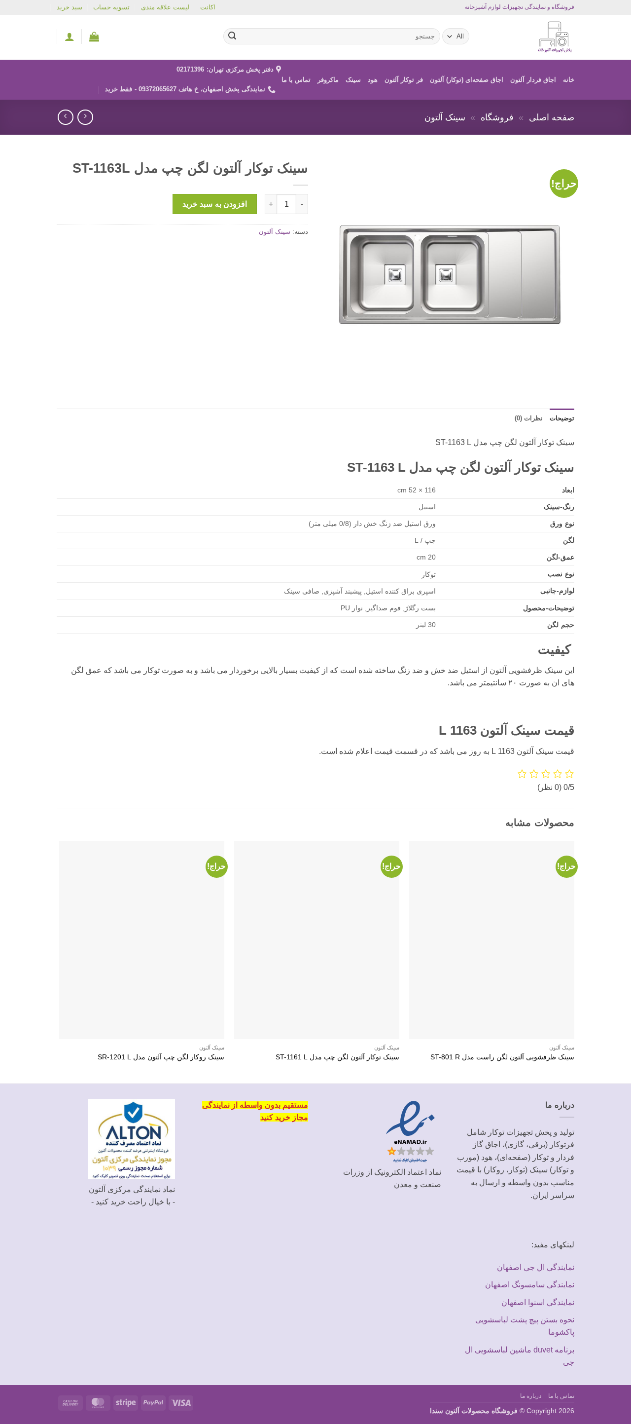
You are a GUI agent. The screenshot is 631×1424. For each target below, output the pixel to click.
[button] (94, 36)
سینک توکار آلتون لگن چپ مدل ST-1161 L (337, 1057)
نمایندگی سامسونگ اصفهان (529, 1284)
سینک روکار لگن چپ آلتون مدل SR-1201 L (161, 1057)
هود (373, 79)
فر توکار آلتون (404, 79)
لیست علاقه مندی (165, 7)
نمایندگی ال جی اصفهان (535, 1267)
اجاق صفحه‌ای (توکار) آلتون (467, 79)
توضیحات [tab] (562, 418)
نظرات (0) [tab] (529, 418)
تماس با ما (296, 79)
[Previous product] (65, 117)
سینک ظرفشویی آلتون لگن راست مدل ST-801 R (502, 1057)
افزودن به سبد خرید (214, 204)
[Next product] (85, 117)
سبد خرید (69, 7)
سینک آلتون (444, 117)
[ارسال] (232, 36)
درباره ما (531, 1395)
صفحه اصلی (551, 117)
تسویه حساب (111, 7)
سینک (353, 79)
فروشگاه (497, 117)
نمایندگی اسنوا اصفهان (537, 1302)
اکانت (207, 7)
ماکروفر (328, 79)
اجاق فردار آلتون (533, 79)
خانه (568, 79)
